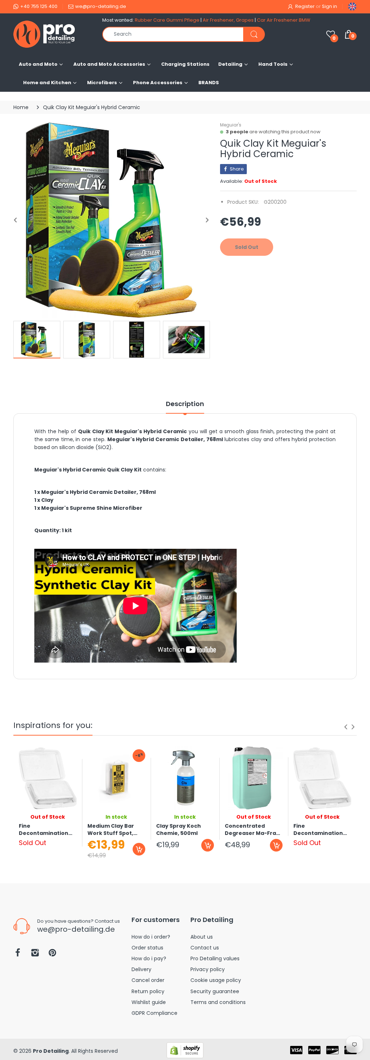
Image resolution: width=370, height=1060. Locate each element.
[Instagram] (35, 954)
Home (21, 107)
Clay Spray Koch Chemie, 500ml (178, 829)
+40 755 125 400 (38, 6)
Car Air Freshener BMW (283, 20)
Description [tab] (185, 404)
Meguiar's (230, 125)
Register (305, 6)
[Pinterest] (52, 954)
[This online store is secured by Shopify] (185, 1049)
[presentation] (345, 726)
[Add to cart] (139, 849)
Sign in (329, 6)
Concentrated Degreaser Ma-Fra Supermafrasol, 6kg (252, 829)
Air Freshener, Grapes (228, 20)
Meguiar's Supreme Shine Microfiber (91, 508)
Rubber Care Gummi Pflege (167, 20)
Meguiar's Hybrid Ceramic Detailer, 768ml (98, 492)
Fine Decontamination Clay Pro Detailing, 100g (318, 829)
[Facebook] (17, 954)
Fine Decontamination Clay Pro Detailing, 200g (44, 829)
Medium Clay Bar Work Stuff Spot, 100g (110, 829)
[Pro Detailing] (52, 34)
